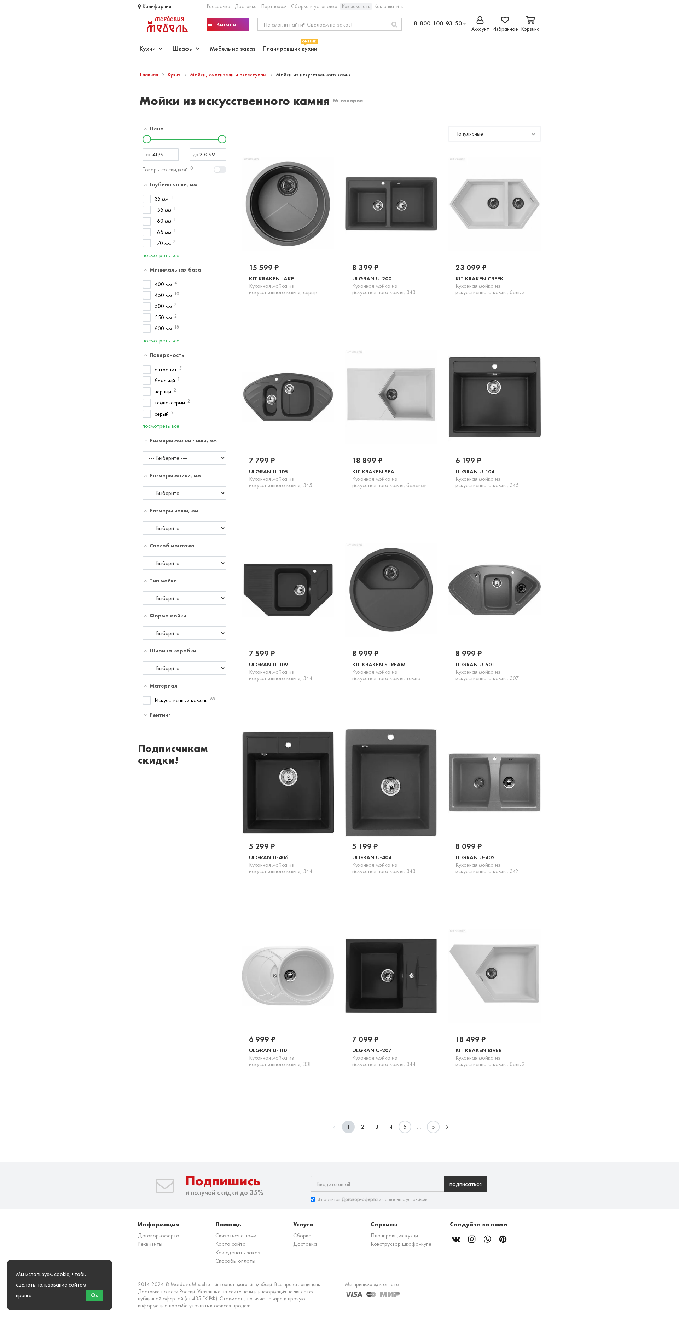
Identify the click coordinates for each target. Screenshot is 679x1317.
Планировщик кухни (290, 47)
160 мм (163, 220)
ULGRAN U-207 (384, 1057)
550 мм (163, 317)
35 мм (161, 199)
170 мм (163, 243)
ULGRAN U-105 (280, 478)
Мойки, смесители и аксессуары (229, 74)
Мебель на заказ (233, 48)
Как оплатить (389, 6)
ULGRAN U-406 (280, 864)
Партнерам (273, 6)
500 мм (163, 306)
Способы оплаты (235, 1261)
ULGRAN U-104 (487, 478)
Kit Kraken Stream (387, 671)
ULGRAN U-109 (280, 671)
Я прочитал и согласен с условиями (373, 1199)
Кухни (149, 48)
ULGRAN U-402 (486, 864)
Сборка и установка (314, 6)
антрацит (166, 369)
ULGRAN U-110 (280, 1057)
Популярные (468, 133)
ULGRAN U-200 (384, 285)
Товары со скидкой (165, 169)
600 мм (163, 328)
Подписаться (465, 1184)
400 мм (163, 284)
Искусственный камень (181, 700)
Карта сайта (230, 1244)
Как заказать (356, 6)
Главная (149, 74)
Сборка (302, 1235)
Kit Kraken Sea (389, 478)
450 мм (163, 295)
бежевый (165, 380)
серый (162, 413)
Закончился (272, 306)
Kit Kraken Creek (489, 285)
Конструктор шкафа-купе (401, 1244)
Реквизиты (150, 1244)
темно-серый (170, 402)
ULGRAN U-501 (487, 671)
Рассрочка (218, 6)
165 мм (163, 232)
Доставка (246, 6)
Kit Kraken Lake (283, 285)
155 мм (163, 209)
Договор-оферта (158, 1235)
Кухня (175, 74)
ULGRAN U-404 (384, 864)
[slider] (147, 139)
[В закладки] (305, 307)
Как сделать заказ (237, 1252)
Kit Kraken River (489, 1057)
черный (163, 391)
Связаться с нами (235, 1235)
